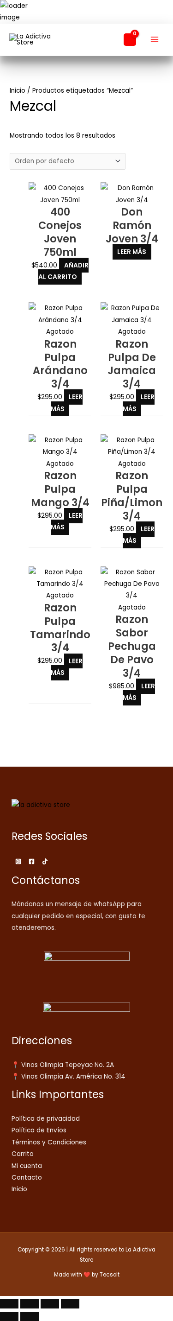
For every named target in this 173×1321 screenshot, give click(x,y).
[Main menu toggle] (154, 39)
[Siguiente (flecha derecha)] (29, 1316)
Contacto (27, 1177)
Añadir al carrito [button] (63, 271)
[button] (111, 39)
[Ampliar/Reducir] (9, 1303)
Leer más (131, 252)
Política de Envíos (39, 1130)
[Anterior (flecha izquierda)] (9, 1316)
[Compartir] (50, 1303)
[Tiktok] (45, 861)
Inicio (17, 90)
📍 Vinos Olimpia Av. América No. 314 (68, 1076)
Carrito (23, 1154)
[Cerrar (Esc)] (70, 1303)
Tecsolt (109, 1274)
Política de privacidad (46, 1118)
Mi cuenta (27, 1166)
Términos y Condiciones (49, 1142)
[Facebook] (31, 861)
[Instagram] (18, 861)
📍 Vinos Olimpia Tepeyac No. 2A (63, 1065)
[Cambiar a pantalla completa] (29, 1303)
